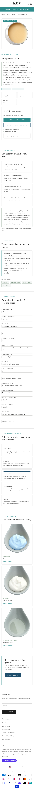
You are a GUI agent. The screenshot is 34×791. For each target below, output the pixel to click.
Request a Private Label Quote (17, 125)
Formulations (11, 14)
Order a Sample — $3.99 (17, 120)
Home (3, 14)
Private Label (6, 729)
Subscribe (9, 712)
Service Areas (6, 726)
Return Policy (6, 739)
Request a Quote (13, 675)
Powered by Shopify (24, 771)
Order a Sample (13, 680)
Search (4, 723)
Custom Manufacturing (8, 733)
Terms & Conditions (8, 736)
